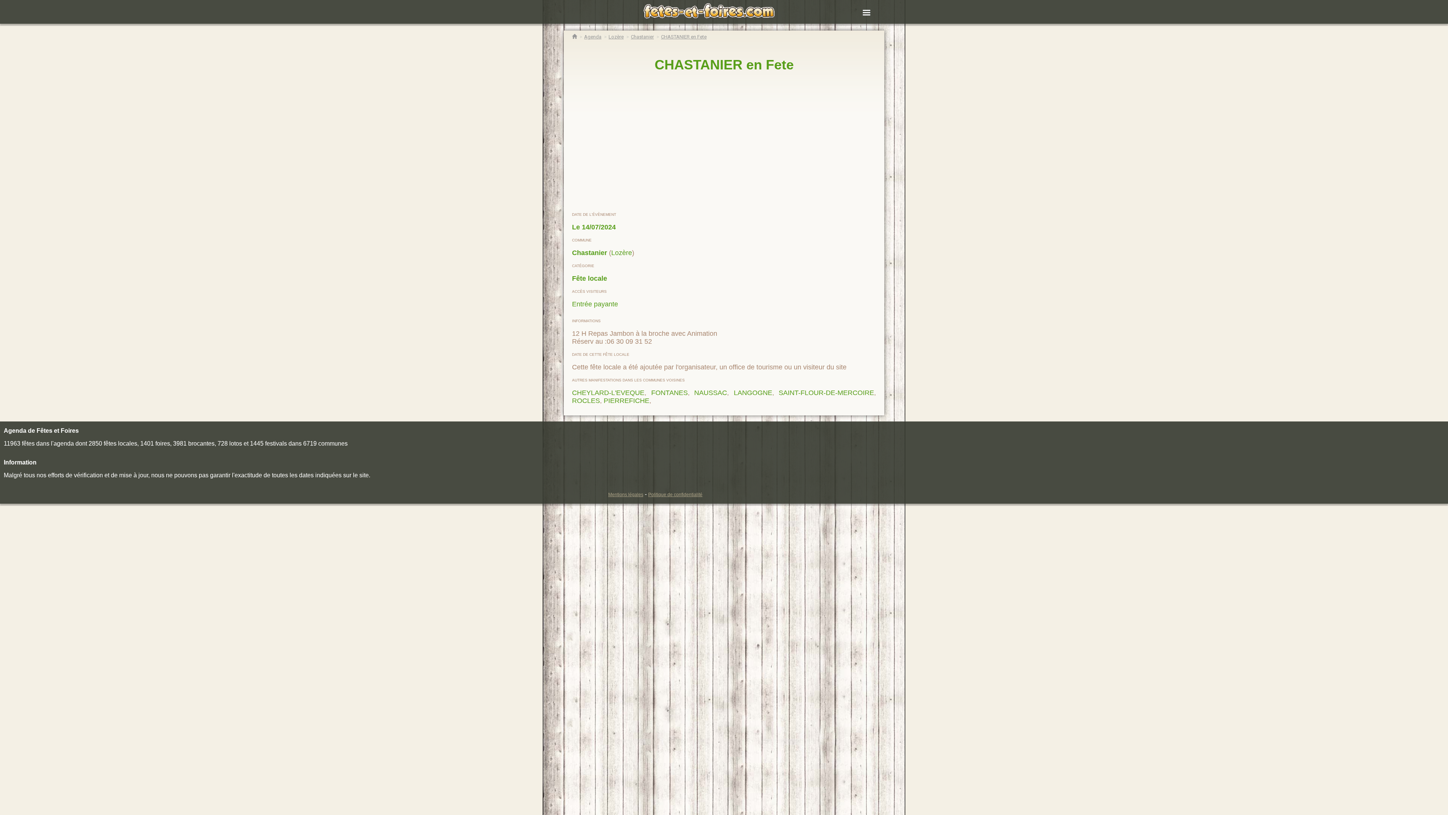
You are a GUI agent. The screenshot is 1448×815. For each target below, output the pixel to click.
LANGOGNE (753, 393)
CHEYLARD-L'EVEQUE (608, 393)
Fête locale (589, 278)
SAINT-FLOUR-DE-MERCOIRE (826, 393)
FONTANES (669, 393)
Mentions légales (625, 494)
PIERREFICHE (626, 400)
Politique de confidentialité (675, 494)
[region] (724, 142)
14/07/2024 (599, 227)
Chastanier (589, 253)
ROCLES (586, 400)
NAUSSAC (710, 393)
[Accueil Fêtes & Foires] (574, 37)
